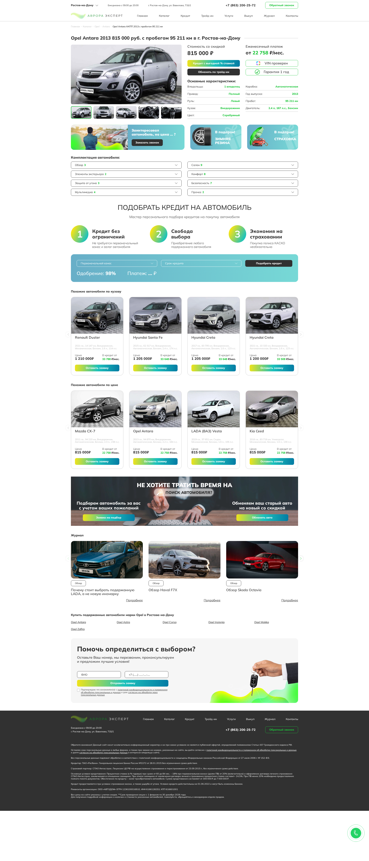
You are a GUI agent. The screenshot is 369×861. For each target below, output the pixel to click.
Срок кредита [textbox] (174, 263)
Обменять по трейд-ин (213, 72)
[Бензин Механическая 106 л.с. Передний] (214, 409)
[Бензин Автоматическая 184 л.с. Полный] (155, 409)
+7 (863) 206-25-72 (241, 5)
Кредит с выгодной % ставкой (213, 63)
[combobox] (117, 263)
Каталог (164, 15)
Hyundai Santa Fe (148, 338)
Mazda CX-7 (85, 431)
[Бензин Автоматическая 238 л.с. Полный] (97, 409)
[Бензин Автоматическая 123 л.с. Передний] (214, 315)
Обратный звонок (281, 5)
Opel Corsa (169, 622)
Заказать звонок (147, 142)
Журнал (269, 15)
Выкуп (248, 15)
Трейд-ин (207, 15)
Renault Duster (87, 338)
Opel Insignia (216, 622)
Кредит (185, 15)
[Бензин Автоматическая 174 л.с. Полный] (155, 315)
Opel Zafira (78, 629)
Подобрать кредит (269, 263)
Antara (106, 26)
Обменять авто (262, 517)
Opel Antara (143, 431)
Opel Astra (123, 622)
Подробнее (134, 600)
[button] (177, 74)
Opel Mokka (261, 622)
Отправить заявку (122, 683)
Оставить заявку (97, 368)
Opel (97, 26)
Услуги (228, 15)
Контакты (292, 15)
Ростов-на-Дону (82, 5)
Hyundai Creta (203, 338)
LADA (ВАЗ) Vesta (206, 431)
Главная (142, 15)
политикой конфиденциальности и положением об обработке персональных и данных (124, 690)
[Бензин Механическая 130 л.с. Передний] (272, 409)
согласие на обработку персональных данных (103, 752)
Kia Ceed (257, 431)
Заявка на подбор (108, 517)
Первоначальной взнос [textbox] (96, 263)
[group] (126, 74)
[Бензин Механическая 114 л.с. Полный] (97, 315)
